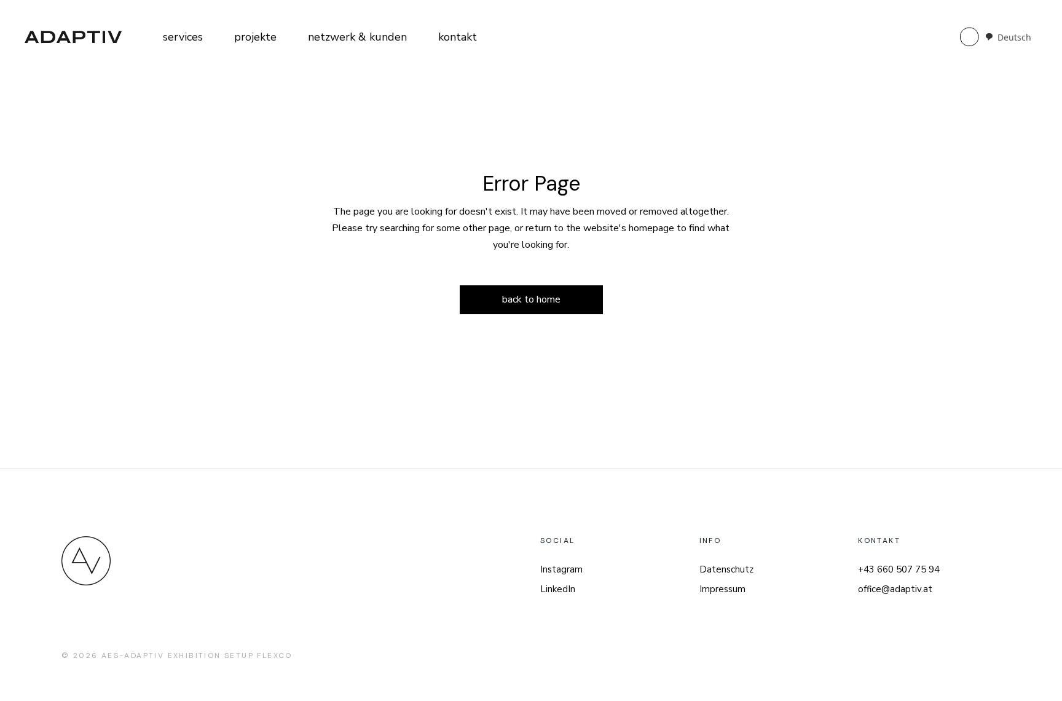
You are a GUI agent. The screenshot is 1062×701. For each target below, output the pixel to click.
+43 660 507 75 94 (899, 569)
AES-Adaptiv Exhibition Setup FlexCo (197, 655)
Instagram (561, 569)
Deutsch (1014, 37)
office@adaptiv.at (895, 589)
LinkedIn (557, 589)
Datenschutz (726, 569)
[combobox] (1007, 37)
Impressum (722, 589)
